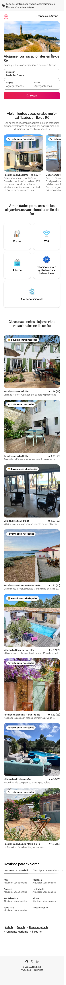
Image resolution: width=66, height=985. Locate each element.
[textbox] (17, 86)
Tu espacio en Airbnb (46, 16)
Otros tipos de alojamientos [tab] (47, 870)
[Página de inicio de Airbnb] (6, 16)
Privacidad (26, 970)
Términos (38, 970)
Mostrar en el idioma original (20, 7)
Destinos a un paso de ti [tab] (16, 870)
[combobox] (32, 75)
